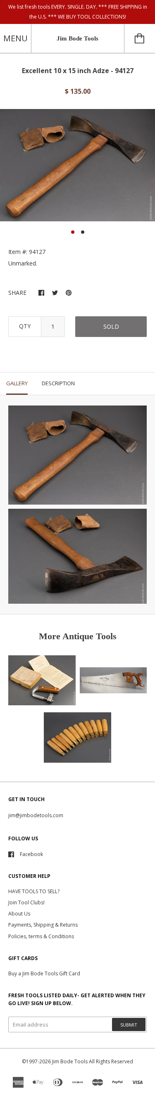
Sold (111, 326)
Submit (128, 1025)
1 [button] (72, 232)
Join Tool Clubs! (26, 902)
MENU (15, 38)
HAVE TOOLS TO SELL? (34, 891)
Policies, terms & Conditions (41, 936)
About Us (19, 913)
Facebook (31, 854)
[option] (77, 165)
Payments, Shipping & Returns (43, 924)
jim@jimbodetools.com (35, 815)
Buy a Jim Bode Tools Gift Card (44, 973)
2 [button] (82, 232)
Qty (25, 326)
